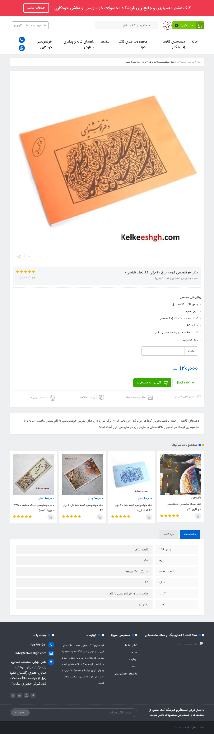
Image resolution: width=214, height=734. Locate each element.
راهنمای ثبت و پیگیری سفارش (79, 44)
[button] (188, 25)
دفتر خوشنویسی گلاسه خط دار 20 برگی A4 (83, 507)
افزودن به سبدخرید (149, 382)
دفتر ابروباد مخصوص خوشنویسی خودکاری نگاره (184, 506)
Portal (178, 727)
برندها (105, 41)
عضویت (20, 712)
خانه (195, 41)
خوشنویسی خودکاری (44, 44)
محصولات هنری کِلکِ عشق (132, 44)
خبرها (134, 652)
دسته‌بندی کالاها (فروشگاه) (174, 44)
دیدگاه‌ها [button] (169, 534)
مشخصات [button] (190, 534)
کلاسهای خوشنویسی (125, 673)
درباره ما (132, 659)
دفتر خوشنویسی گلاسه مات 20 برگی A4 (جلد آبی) (133, 507)
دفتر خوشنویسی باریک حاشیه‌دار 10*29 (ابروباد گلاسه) (33, 507)
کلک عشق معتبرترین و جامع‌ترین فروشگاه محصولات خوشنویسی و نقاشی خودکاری (122, 8)
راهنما (134, 666)
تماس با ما (131, 645)
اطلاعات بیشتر (36, 7)
